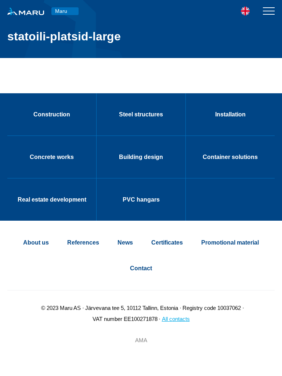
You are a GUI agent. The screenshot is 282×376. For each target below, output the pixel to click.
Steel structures (141, 114)
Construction (51, 114)
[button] (250, 11)
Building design (141, 157)
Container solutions (230, 157)
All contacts (176, 319)
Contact (141, 268)
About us (36, 242)
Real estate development (52, 199)
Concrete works (52, 157)
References (83, 242)
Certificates (167, 242)
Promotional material (230, 242)
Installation (230, 114)
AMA (141, 340)
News (125, 242)
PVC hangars (141, 199)
